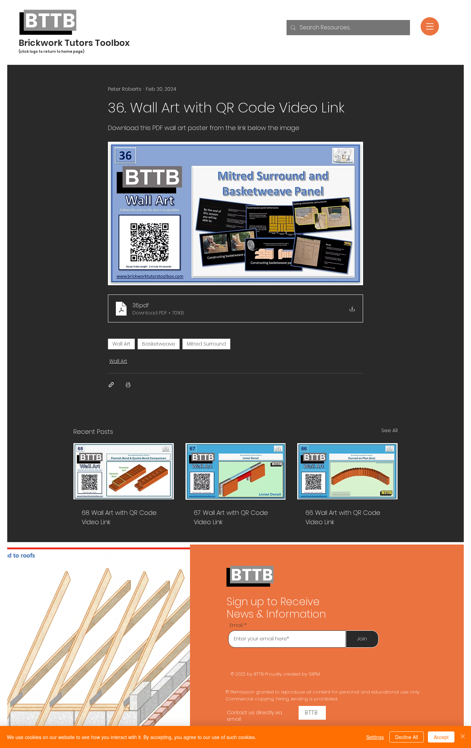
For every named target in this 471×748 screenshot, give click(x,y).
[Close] (463, 736)
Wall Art (121, 343)
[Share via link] (111, 384)
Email (236, 625)
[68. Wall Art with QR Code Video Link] (123, 471)
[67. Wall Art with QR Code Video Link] (236, 471)
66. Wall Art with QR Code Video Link (342, 517)
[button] (430, 26)
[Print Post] (128, 384)
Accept (441, 737)
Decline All (406, 737)
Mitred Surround (206, 343)
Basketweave (158, 343)
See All (389, 430)
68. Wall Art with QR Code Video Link (119, 517)
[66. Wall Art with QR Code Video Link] (347, 471)
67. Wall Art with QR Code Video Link (231, 517)
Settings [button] (375, 737)
